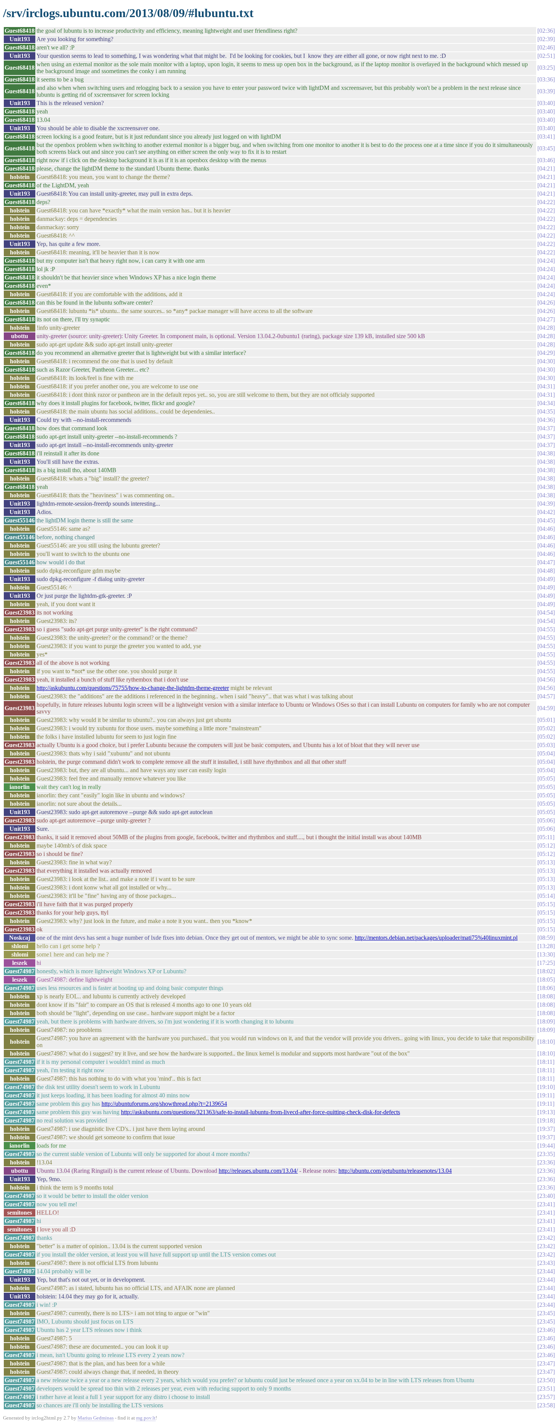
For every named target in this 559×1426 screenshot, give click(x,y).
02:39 (546, 39)
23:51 (546, 1388)
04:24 (546, 260)
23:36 (546, 1162)
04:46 (546, 528)
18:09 (546, 1021)
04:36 (546, 420)
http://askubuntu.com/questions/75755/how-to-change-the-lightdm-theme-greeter (133, 688)
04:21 (546, 168)
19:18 (546, 1120)
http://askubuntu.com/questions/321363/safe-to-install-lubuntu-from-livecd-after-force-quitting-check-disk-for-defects (260, 1112)
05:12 (546, 845)
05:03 (546, 745)
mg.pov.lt (146, 1418)
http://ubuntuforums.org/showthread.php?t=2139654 (164, 1103)
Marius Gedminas (96, 1418)
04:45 (546, 520)
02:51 (546, 56)
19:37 (546, 1129)
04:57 (546, 696)
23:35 (546, 1154)
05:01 (546, 720)
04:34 (546, 403)
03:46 (546, 160)
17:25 (546, 963)
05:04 (546, 753)
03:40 (546, 103)
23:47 (546, 1363)
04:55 (546, 629)
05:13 (546, 862)
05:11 (546, 837)
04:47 (546, 562)
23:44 (546, 1271)
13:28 (546, 946)
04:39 (546, 503)
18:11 (546, 1062)
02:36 (546, 30)
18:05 (546, 979)
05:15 (546, 904)
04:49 (546, 579)
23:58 (546, 1405)
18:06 (546, 988)
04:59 (546, 708)
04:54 (546, 612)
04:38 (546, 453)
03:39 (546, 91)
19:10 (546, 1087)
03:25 (546, 67)
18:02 (546, 971)
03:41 (546, 136)
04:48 (546, 570)
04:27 (546, 319)
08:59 (546, 937)
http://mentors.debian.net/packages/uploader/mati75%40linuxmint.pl (436, 937)
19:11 (546, 1095)
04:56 (546, 679)
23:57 (546, 1397)
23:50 (546, 1380)
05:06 (546, 820)
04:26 (546, 302)
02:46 (546, 47)
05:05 (546, 778)
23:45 (546, 1313)
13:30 (546, 954)
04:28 (546, 327)
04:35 (546, 411)
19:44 (546, 1145)
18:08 (546, 996)
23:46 (546, 1330)
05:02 (546, 728)
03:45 (546, 148)
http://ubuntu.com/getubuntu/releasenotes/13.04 (395, 1170)
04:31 (546, 386)
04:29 (546, 353)
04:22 (546, 202)
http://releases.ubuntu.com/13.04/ (258, 1170)
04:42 (546, 512)
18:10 (546, 1041)
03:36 (546, 79)
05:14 (546, 896)
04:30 (546, 361)
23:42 (546, 1237)
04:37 (546, 428)
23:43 (546, 1263)
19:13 (546, 1112)
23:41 (546, 1204)
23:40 (546, 1196)
